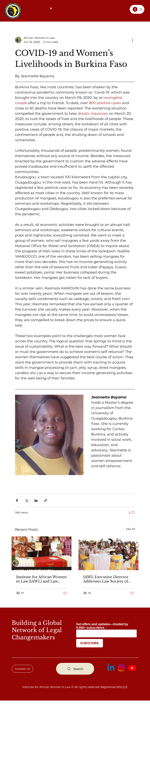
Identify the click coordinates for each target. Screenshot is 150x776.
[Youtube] (132, 667)
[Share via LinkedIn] (36, 500)
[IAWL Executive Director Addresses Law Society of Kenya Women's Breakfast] (108, 553)
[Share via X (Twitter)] (26, 500)
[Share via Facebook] (17, 500)
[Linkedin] (110, 667)
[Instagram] (121, 667)
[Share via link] (45, 500)
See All (130, 529)
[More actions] (132, 40)
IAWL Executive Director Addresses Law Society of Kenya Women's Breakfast (106, 579)
